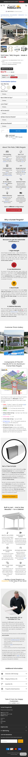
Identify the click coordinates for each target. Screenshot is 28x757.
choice (6, 183)
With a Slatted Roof (13, 14)
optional (24, 558)
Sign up (20, 741)
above (18, 655)
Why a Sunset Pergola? (14, 220)
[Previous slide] (2, 343)
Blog (1, 722)
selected (7, 422)
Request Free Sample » (9, 496)
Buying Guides (3, 721)
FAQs (2, 719)
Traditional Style (21, 14)
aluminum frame (10, 709)
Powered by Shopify (14, 754)
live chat (20, 137)
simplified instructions (15, 639)
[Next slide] (26, 343)
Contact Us (3, 718)
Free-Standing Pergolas (5, 14)
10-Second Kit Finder (15, 210)
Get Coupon (22, 1)
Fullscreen (14, 353)
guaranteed (4, 197)
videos (11, 644)
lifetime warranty (14, 311)
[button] (4, 49)
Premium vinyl (3, 709)
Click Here (6, 715)
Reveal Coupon (14, 77)
